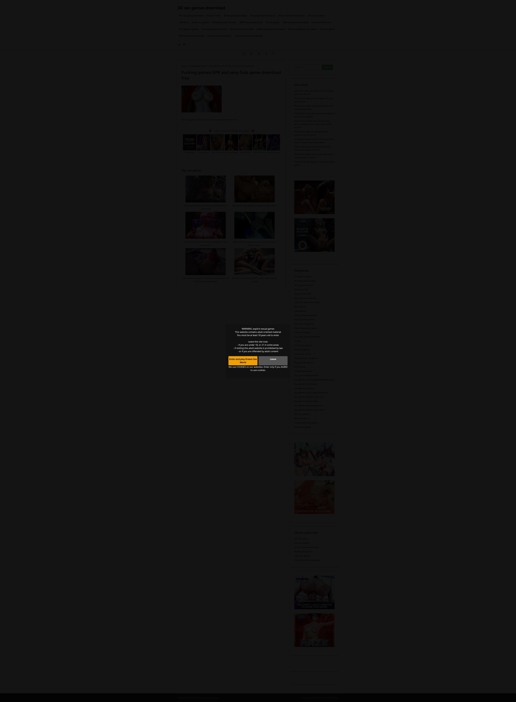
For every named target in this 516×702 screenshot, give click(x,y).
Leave (273, 359)
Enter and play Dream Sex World (243, 361)
